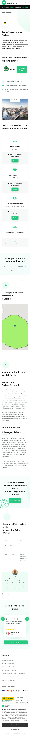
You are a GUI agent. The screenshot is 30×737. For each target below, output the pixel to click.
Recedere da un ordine (8, 680)
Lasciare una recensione (9, 670)
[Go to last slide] (3, 619)
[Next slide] (27, 619)
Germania (8, 12)
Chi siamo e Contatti (8, 667)
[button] (15, 326)
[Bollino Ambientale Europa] (9, 2)
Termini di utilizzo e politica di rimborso (13, 673)
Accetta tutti (15, 725)
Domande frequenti (8, 660)
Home (3, 12)
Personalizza (15, 729)
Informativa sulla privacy (9, 677)
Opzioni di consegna (8, 663)
